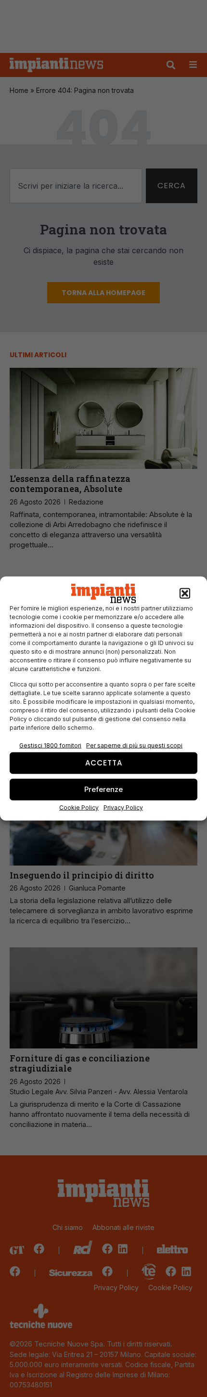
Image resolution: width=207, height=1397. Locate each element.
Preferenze (103, 789)
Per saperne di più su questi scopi (134, 745)
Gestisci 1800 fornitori (50, 745)
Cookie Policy (79, 807)
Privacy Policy (123, 807)
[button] (185, 593)
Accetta (103, 763)
